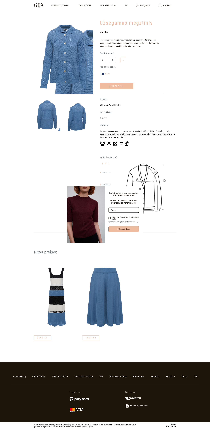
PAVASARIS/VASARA (60, 5)
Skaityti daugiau (171, 426)
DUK (101, 376)
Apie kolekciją (19, 376)
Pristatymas (138, 376)
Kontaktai (170, 376)
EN (126, 5)
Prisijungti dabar (123, 229)
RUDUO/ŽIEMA (85, 5)
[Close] (140, 189)
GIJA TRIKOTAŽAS (108, 5)
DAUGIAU (42, 338)
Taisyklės (155, 376)
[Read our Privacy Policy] (137, 222)
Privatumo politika (118, 376)
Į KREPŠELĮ (116, 86)
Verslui (185, 376)
